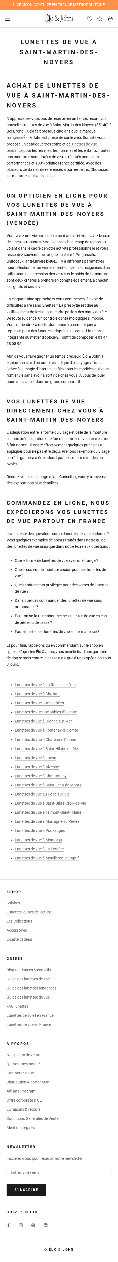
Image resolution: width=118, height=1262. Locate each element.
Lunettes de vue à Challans (37, 694)
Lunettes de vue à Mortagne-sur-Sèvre (47, 821)
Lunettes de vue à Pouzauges (40, 830)
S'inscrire (26, 1190)
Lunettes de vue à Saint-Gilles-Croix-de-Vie (50, 803)
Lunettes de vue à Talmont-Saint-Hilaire (48, 812)
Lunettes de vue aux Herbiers (39, 703)
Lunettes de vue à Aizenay (37, 767)
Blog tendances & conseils (29, 970)
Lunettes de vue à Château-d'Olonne (45, 739)
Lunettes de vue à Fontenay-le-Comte (46, 730)
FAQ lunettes (17, 1006)
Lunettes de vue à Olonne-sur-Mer (43, 721)
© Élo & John (59, 1250)
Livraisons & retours (24, 1109)
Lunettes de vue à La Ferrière (39, 849)
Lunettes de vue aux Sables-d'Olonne (46, 712)
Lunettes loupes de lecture (29, 912)
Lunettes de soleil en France (30, 1015)
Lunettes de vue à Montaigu (38, 840)
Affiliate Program (21, 1091)
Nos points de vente (23, 1055)
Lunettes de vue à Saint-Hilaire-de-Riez (47, 748)
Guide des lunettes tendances (32, 988)
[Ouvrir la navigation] (7, 19)
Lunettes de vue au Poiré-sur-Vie (42, 794)
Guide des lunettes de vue (28, 997)
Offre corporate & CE (24, 1100)
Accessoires (17, 930)
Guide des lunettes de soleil (29, 979)
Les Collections (19, 921)
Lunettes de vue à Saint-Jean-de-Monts (48, 785)
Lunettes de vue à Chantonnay (41, 776)
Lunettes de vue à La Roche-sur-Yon (45, 685)
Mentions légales (21, 1127)
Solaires (13, 903)
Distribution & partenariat (28, 1082)
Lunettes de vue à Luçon (35, 758)
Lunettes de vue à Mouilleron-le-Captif (47, 858)
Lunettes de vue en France (29, 1024)
